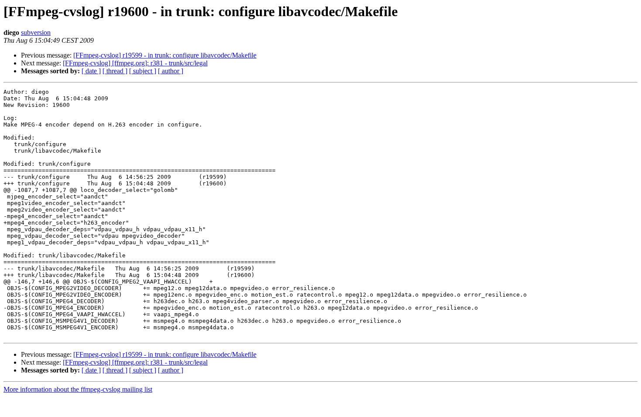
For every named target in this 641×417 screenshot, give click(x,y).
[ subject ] (142, 71)
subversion (36, 32)
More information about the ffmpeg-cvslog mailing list (77, 389)
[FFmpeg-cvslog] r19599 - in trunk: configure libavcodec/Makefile (164, 55)
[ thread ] (114, 71)
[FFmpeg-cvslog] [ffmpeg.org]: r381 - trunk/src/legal (135, 63)
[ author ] (170, 71)
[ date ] (91, 71)
